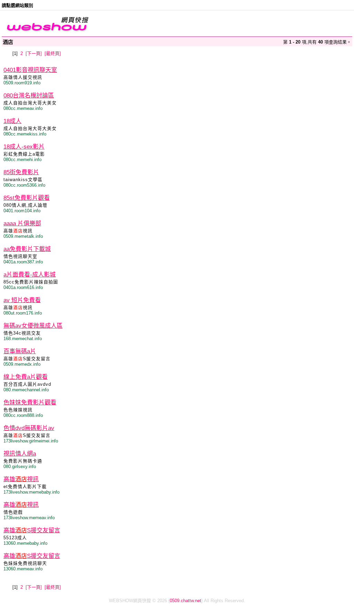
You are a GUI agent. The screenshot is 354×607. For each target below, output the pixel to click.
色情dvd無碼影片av (28, 428)
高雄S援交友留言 (31, 530)
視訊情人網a (19, 453)
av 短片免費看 (22, 300)
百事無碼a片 (19, 351)
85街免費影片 (21, 172)
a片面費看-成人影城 (29, 274)
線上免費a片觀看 (25, 377)
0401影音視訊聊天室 (30, 70)
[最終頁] (53, 53)
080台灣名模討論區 (28, 95)
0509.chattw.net (185, 600)
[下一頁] (34, 53)
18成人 (12, 121)
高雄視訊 (21, 479)
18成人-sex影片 (24, 146)
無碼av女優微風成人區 (33, 326)
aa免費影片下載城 (27, 249)
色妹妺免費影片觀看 (29, 402)
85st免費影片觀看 (26, 198)
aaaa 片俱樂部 (22, 223)
